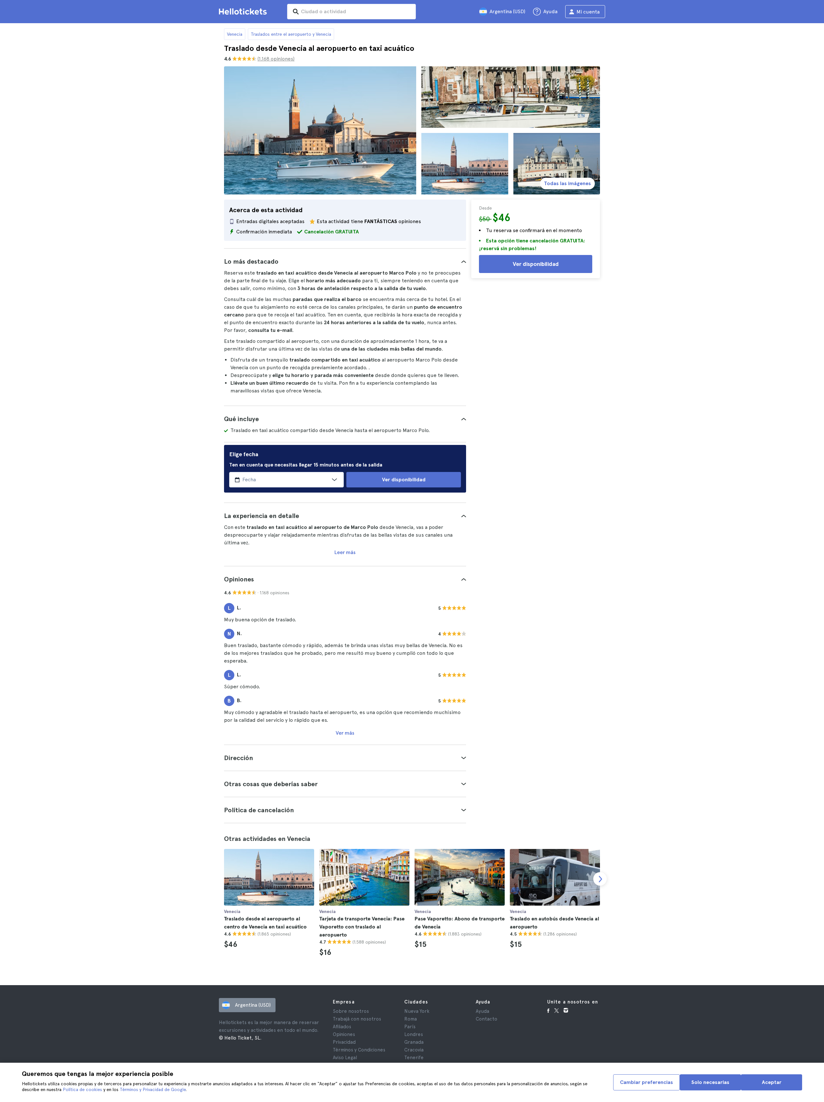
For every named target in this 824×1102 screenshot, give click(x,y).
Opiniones (344, 1034)
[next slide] (600, 879)
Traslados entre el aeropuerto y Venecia (291, 34)
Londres (413, 1034)
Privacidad (344, 1042)
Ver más (345, 733)
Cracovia (414, 1050)
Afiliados (342, 1027)
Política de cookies (82, 1089)
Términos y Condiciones (359, 1050)
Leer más (345, 552)
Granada (414, 1042)
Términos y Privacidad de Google (153, 1089)
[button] (345, 261)
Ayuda (482, 1011)
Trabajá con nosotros (357, 1019)
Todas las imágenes (567, 183)
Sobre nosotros (351, 1011)
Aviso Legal (345, 1057)
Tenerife (414, 1057)
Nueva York (416, 1011)
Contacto (486, 1019)
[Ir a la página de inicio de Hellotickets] (244, 11)
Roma (410, 1019)
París (410, 1027)
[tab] (345, 261)
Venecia (234, 34)
